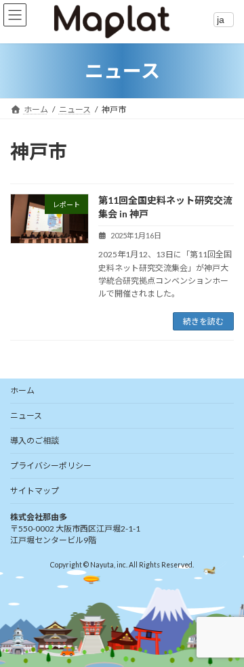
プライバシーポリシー (51, 465)
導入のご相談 (34, 440)
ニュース (26, 415)
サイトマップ (34, 491)
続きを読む (203, 321)
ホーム (22, 390)
